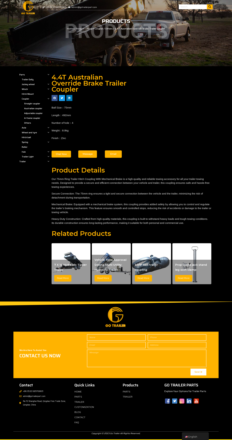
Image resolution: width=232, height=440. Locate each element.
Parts (90, 28)
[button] (55, 98)
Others (109, 28)
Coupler (99, 28)
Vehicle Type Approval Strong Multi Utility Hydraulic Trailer (110, 264)
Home (70, 28)
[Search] (210, 6)
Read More (63, 278)
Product (80, 28)
